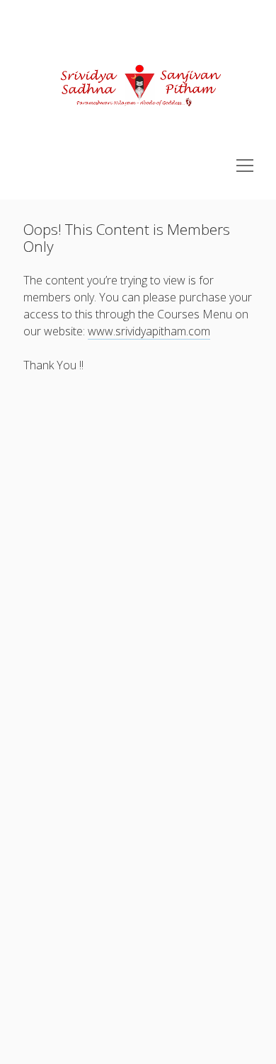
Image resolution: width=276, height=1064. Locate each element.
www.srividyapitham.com (149, 331)
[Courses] (138, 150)
